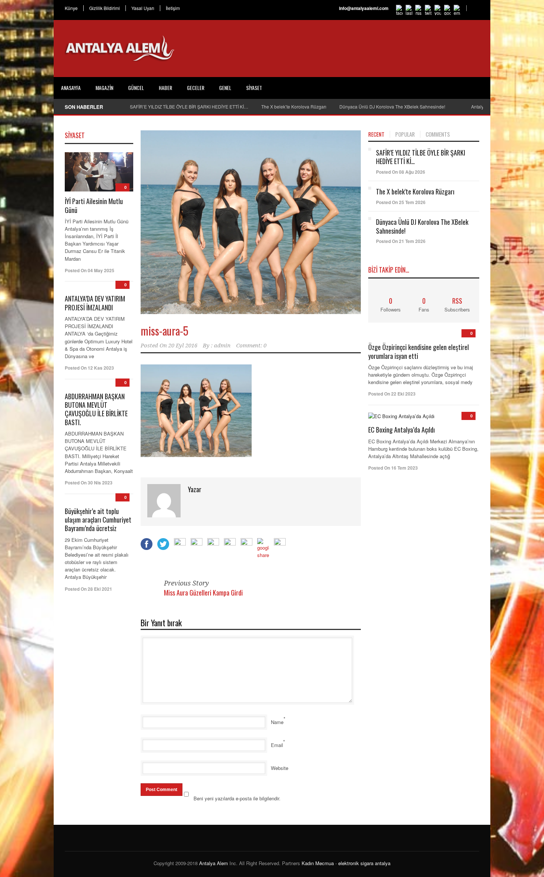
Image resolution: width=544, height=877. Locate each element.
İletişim (173, 8)
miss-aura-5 (164, 330)
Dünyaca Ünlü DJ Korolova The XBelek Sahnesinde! (392, 106)
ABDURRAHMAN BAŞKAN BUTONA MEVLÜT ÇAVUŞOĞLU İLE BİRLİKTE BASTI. (96, 409)
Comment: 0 (251, 345)
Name (277, 722)
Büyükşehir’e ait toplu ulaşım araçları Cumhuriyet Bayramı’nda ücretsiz (98, 519)
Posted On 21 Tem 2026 (401, 241)
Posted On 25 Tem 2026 (401, 202)
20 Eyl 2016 (182, 345)
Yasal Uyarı (142, 8)
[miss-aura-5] (251, 222)
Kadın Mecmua (318, 863)
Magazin (104, 87)
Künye (71, 8)
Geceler (195, 87)
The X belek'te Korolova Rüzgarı (415, 191)
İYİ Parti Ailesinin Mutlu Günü (94, 205)
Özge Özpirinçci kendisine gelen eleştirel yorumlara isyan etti (418, 351)
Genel (225, 87)
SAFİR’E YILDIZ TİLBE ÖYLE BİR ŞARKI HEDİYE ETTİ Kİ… (189, 106)
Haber (165, 87)
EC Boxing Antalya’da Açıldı (401, 429)
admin (222, 345)
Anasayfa (71, 87)
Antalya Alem (213, 863)
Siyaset (254, 87)
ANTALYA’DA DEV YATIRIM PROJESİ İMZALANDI (95, 303)
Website (279, 767)
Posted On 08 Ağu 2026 (400, 172)
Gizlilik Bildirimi (104, 8)
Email (277, 744)
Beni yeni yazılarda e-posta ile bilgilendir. (237, 798)
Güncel (136, 87)
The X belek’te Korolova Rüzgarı (293, 106)
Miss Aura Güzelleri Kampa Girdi (203, 592)
